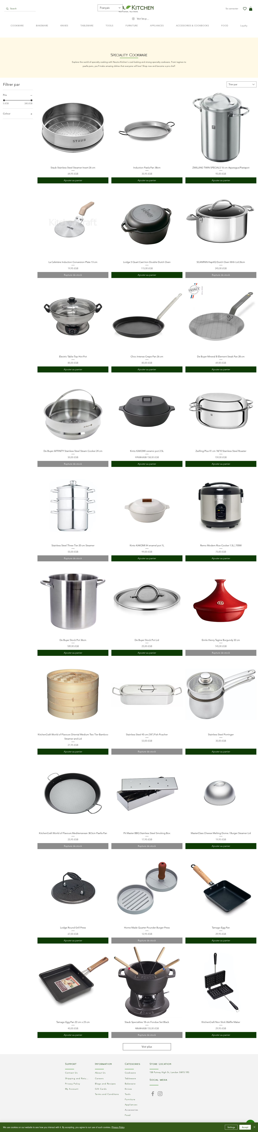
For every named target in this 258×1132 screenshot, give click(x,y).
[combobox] (242, 84)
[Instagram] (160, 1094)
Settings (231, 1127)
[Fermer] (254, 1127)
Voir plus (147, 1046)
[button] (250, 9)
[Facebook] (153, 1094)
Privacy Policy (118, 1127)
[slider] (4, 100)
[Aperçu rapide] (72, 127)
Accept (245, 1127)
